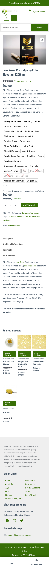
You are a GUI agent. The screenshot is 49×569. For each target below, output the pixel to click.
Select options (8, 354)
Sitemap (8, 495)
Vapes (36, 213)
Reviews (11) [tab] (8, 249)
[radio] (12, 121)
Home (7, 480)
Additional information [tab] (13, 244)
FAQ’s (7, 487)
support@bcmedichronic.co (18, 535)
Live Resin (6, 220)
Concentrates (27, 213)
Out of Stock (30, 495)
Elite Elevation (34, 216)
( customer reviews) (23, 81)
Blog (7, 491)
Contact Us (30, 484)
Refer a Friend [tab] (9, 255)
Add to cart (29, 205)
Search (39, 27)
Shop (27, 491)
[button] (42, 40)
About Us (9, 484)
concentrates (30, 265)
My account (30, 480)
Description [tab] (8, 238)
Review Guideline (32, 487)
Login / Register (38, 11)
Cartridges (12, 216)
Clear (5, 185)
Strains (6, 115)
